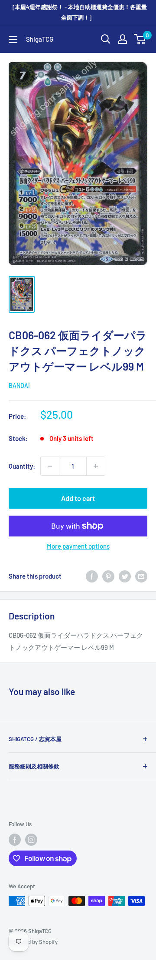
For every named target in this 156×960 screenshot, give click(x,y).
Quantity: (22, 466)
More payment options (78, 546)
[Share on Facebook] (92, 576)
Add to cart (78, 498)
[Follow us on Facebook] (15, 840)
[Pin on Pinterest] (108, 576)
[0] (140, 39)
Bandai (19, 385)
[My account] (122, 39)
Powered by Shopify (33, 941)
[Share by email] (141, 576)
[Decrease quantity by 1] (50, 466)
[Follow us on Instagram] (31, 840)
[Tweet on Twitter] (125, 576)
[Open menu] (13, 39)
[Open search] (105, 39)
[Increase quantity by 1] (96, 466)
